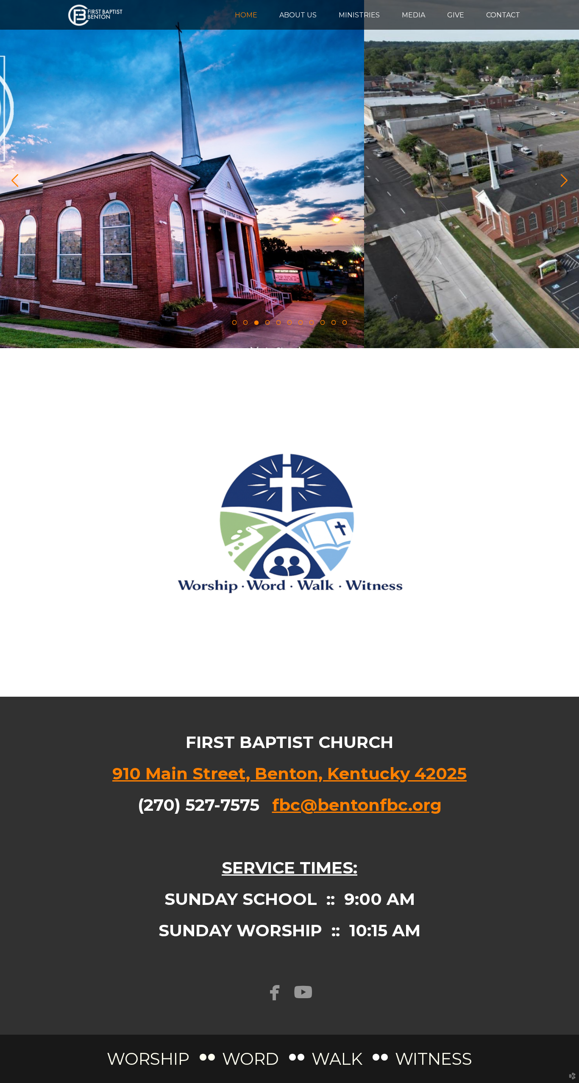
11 (344, 325)
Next (564, 180)
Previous (14, 180)
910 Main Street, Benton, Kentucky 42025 (289, 773)
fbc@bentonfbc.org (357, 805)
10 (333, 325)
